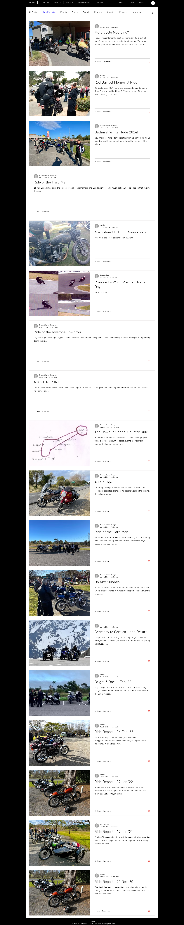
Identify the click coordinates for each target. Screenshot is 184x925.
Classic (110, 12)
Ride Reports (48, 12)
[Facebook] (153, 3)
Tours (75, 12)
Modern (98, 12)
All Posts (33, 12)
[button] (118, 2)
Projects (123, 12)
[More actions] (150, 26)
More (135, 12)
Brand (86, 12)
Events (63, 12)
